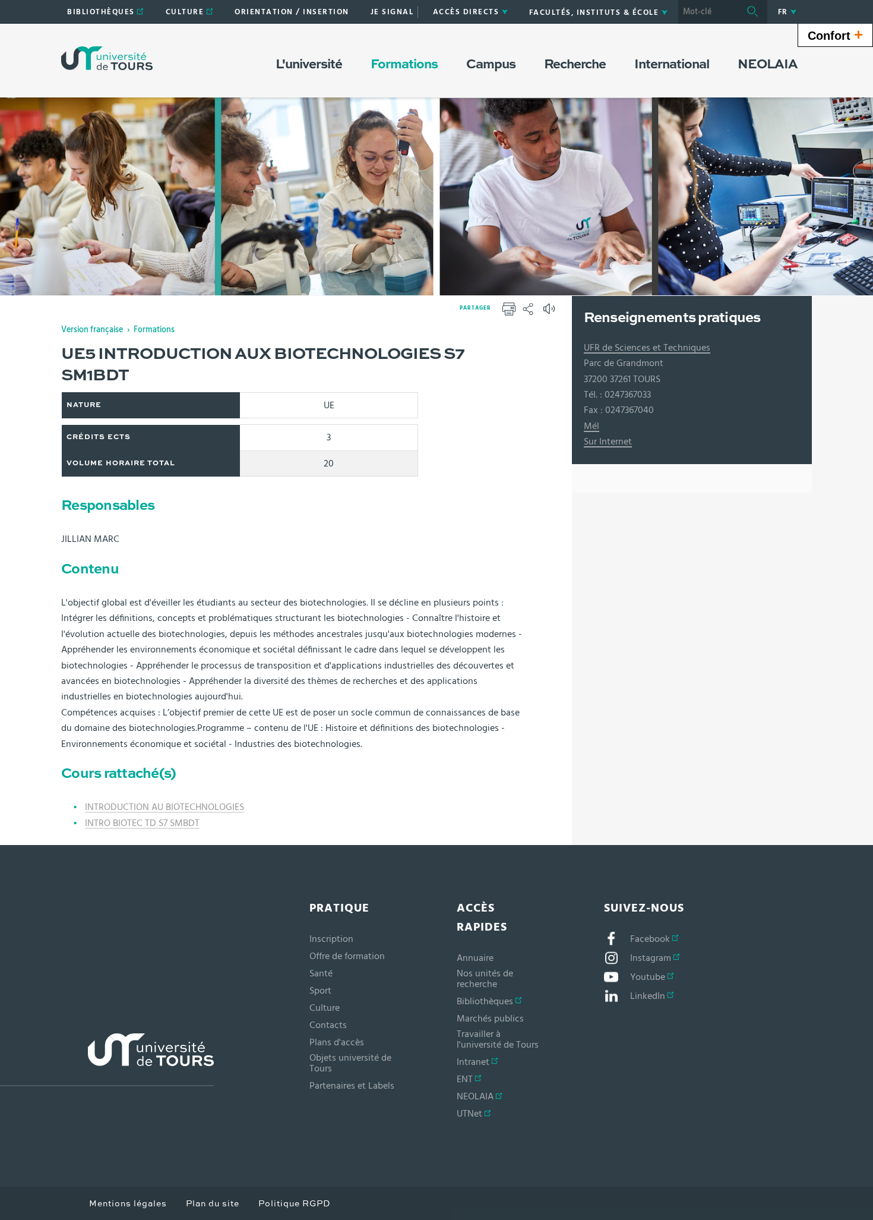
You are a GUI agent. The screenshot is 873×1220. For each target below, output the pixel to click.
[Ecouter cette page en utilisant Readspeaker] (550, 312)
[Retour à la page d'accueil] (107, 58)
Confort (835, 34)
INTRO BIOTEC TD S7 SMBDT (142, 823)
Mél (591, 426)
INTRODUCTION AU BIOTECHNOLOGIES (164, 807)
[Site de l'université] (107, 1059)
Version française (92, 330)
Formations (154, 330)
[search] (708, 12)
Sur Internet (608, 441)
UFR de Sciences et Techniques (647, 347)
